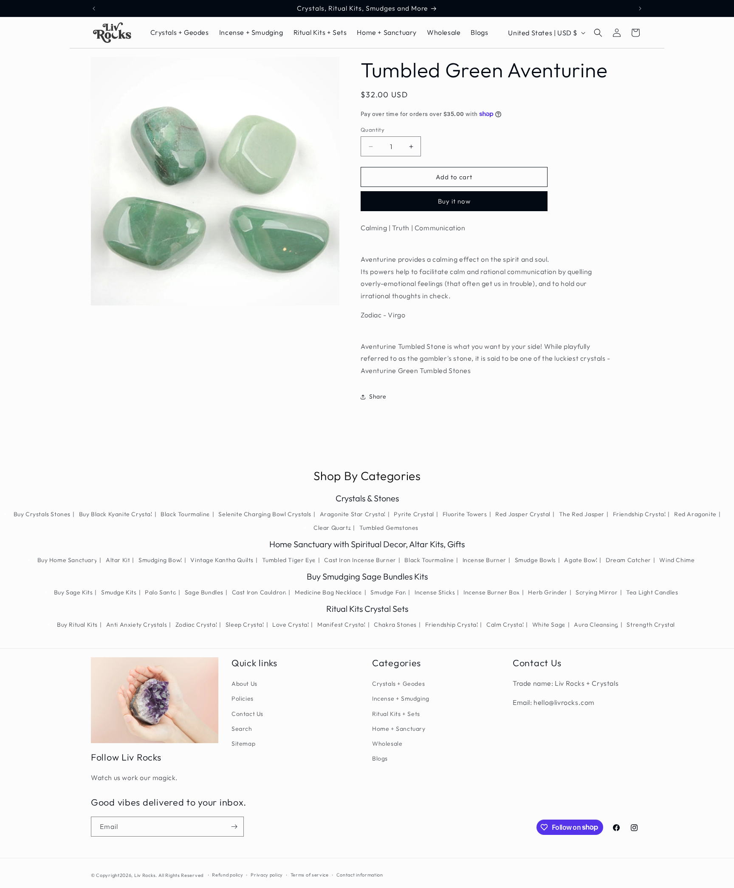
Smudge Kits (119, 592)
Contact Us (247, 714)
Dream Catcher (628, 560)
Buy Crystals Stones (42, 514)
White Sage (549, 624)
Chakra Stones (395, 624)
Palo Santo (160, 592)
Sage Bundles (204, 592)
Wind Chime (676, 560)
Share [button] (378, 396)
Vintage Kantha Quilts (222, 560)
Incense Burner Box (491, 592)
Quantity (372, 129)
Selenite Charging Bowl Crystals (264, 514)
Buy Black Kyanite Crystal (115, 514)
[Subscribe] (234, 827)
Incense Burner (484, 560)
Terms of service (310, 875)
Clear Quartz (332, 528)
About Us (244, 683)
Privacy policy (267, 875)
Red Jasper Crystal (522, 514)
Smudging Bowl (160, 560)
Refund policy (227, 875)
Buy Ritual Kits (77, 624)
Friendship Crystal (639, 514)
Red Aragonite (695, 514)
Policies (242, 698)
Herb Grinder (547, 592)
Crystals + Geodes (398, 683)
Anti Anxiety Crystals (136, 624)
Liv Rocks (144, 875)
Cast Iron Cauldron (259, 592)
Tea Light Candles (652, 592)
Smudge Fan (388, 592)
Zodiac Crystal (196, 624)
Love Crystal (290, 624)
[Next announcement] (640, 8)
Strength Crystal (651, 624)
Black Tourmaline (185, 514)
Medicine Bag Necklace (328, 592)
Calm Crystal (505, 624)
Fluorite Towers (465, 514)
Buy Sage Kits (73, 592)
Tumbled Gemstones (388, 528)
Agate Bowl (580, 560)
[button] (598, 32)
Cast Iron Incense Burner (360, 560)
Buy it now (454, 201)
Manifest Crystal (341, 624)
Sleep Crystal (245, 624)
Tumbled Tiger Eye (289, 560)
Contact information (359, 875)
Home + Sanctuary (399, 728)
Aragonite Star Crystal (353, 514)
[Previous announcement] (94, 8)
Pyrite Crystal (414, 514)
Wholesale (387, 743)
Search (241, 728)
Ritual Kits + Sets (396, 714)
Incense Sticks (435, 592)
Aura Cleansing (596, 624)
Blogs (380, 758)
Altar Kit (118, 560)
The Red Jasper (581, 514)
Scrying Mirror (597, 592)
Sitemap (243, 743)
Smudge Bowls (535, 560)
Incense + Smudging (400, 698)
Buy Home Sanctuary (67, 560)
